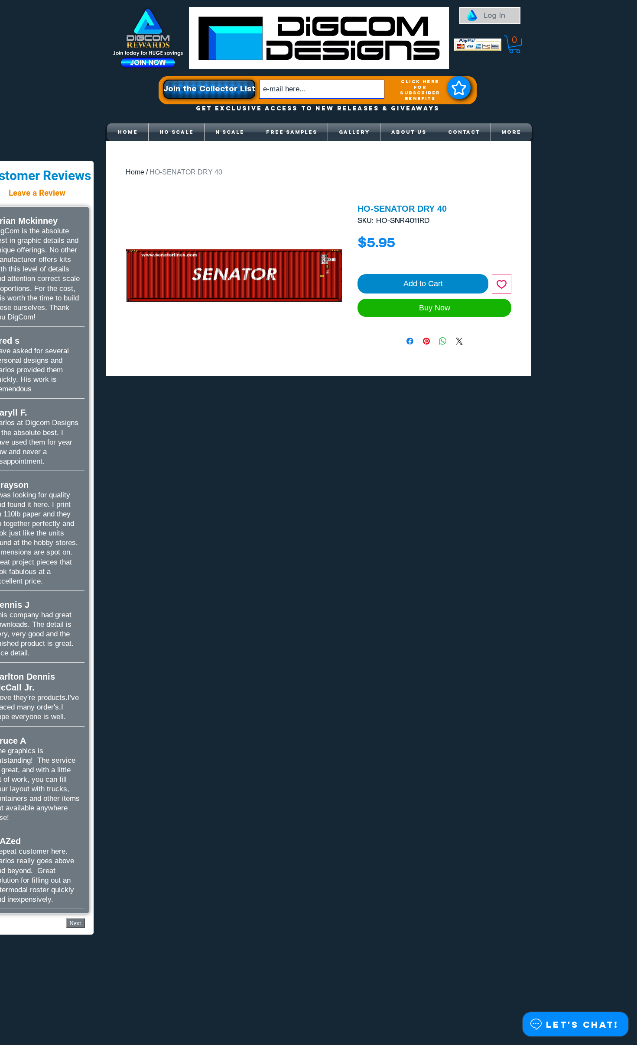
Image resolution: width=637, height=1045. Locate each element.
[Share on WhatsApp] (443, 341)
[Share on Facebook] (410, 341)
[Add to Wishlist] (501, 284)
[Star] (459, 87)
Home (135, 172)
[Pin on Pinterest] (426, 341)
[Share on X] (459, 341)
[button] (514, 44)
